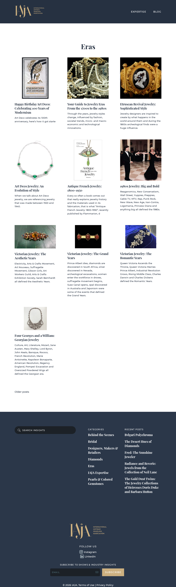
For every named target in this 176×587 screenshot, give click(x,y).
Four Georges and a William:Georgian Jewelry (34, 338)
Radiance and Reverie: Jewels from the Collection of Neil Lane (141, 467)
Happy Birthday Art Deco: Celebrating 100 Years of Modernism (32, 108)
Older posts (22, 391)
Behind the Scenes (101, 435)
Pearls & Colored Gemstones (100, 481)
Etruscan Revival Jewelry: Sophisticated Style (138, 106)
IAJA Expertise (98, 473)
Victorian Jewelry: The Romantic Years (136, 256)
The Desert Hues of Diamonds (138, 443)
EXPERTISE (138, 11)
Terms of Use (86, 585)
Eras (91, 466)
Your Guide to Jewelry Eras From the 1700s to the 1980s (86, 106)
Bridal (92, 441)
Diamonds (95, 459)
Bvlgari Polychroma (139, 435)
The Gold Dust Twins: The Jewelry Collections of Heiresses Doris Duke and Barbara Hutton (142, 485)
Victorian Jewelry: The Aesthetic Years (30, 256)
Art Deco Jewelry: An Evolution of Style (29, 188)
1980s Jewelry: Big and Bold (139, 186)
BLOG (157, 11)
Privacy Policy (104, 585)
